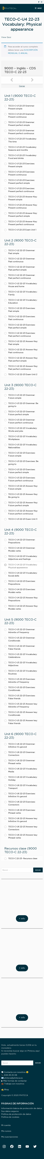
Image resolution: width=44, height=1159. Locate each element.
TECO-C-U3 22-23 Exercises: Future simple (21, 454)
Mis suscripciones (9, 1137)
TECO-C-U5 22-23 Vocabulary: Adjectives (22, 663)
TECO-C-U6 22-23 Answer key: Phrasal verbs (23, 836)
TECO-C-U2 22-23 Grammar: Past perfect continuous (21, 276)
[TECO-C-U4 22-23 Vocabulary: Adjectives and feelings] (11, 80)
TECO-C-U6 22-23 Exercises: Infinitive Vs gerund (21, 794)
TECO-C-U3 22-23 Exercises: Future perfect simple (21, 470)
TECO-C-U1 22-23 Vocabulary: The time (22, 140)
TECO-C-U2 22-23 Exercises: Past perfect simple (21, 326)
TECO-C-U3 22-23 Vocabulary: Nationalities (22, 446)
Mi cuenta (5, 1125)
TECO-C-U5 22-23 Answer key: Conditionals (23, 713)
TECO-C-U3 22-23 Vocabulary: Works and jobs (22, 429)
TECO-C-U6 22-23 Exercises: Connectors (21, 803)
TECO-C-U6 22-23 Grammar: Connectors (21, 753)
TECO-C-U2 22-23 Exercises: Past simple (21, 309)
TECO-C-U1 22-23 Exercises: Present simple (21, 164)
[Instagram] (41, 2)
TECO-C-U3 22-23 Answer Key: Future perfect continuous (23, 512)
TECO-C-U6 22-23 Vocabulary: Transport (22, 786)
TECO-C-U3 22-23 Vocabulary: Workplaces (22, 437)
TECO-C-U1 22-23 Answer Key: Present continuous (22, 206)
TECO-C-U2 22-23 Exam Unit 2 (22, 374)
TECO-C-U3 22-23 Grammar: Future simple (21, 396)
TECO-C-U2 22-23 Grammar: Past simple (21, 251)
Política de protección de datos (16, 1114)
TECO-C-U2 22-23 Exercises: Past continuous (21, 317)
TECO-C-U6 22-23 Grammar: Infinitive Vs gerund (21, 745)
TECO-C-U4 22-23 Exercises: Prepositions (21, 582)
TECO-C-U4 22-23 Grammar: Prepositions (21, 541)
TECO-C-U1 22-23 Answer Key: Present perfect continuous (22, 222)
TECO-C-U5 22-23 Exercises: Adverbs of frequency (21, 680)
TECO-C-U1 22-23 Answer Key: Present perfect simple (22, 214)
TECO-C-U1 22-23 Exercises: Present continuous (21, 173)
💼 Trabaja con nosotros (12, 1084)
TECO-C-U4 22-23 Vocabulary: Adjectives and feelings (22, 557)
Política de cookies (10, 1117)
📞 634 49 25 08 (9, 1075)
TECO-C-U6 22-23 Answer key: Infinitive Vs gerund (23, 819)
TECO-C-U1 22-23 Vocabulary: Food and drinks (22, 156)
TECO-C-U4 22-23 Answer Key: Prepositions (23, 599)
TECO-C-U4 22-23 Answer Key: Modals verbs (23, 607)
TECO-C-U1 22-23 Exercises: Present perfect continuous (21, 189)
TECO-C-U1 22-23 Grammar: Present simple (21, 107)
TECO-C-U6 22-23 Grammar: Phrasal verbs (21, 761)
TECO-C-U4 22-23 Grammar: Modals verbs (21, 549)
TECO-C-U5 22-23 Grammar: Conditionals (21, 639)
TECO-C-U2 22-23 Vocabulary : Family (23, 293)
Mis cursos (6, 1131)
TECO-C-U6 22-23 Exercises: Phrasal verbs (21, 811)
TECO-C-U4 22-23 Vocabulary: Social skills (22, 574)
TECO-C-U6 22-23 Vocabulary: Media (22, 770)
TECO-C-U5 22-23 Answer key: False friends (23, 721)
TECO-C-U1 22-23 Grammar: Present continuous (21, 115)
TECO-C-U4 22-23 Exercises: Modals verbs (21, 590)
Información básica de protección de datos (21, 1108)
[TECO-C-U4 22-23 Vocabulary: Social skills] (32, 80)
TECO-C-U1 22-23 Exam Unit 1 (22, 230)
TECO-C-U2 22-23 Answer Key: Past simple (23, 342)
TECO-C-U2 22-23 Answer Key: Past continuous (23, 350)
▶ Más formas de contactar (14, 1081)
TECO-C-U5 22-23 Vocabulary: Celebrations (22, 655)
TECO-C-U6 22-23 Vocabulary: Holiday (22, 778)
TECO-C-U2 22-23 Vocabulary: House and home (22, 284)
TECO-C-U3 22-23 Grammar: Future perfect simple (21, 412)
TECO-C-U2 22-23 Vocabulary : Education (23, 301)
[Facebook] (39, 2)
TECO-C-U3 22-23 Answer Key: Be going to (23, 495)
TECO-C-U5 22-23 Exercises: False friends (21, 696)
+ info (22, 918)
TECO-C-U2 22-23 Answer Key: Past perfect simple (23, 359)
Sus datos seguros (10, 1111)
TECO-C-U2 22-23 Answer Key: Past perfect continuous (23, 367)
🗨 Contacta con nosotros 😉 (14, 1072)
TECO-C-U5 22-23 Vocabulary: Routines (22, 672)
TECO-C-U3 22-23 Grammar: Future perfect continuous (21, 421)
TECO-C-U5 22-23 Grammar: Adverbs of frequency (21, 630)
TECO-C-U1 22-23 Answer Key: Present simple (22, 198)
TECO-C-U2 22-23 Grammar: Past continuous (21, 260)
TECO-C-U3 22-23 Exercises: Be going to (23, 462)
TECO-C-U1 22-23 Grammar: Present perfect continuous (21, 131)
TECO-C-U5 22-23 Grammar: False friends (21, 647)
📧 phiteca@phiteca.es (12, 1078)
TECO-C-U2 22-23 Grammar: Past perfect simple (21, 268)
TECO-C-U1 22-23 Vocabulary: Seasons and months (22, 148)
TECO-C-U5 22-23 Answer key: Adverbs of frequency (23, 705)
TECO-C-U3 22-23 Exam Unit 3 (22, 519)
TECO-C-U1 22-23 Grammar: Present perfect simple (21, 123)
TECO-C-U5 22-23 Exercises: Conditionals (21, 688)
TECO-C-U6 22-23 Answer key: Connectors (23, 828)
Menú (39, 8)
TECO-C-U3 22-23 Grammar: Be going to (23, 404)
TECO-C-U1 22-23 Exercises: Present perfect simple (21, 181)
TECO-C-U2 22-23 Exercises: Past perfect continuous (21, 334)
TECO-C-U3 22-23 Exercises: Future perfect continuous (21, 479)
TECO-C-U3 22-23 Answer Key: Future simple (23, 487)
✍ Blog (5, 1089)
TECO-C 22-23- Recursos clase (22, 858)
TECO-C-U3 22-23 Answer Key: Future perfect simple (23, 503)
